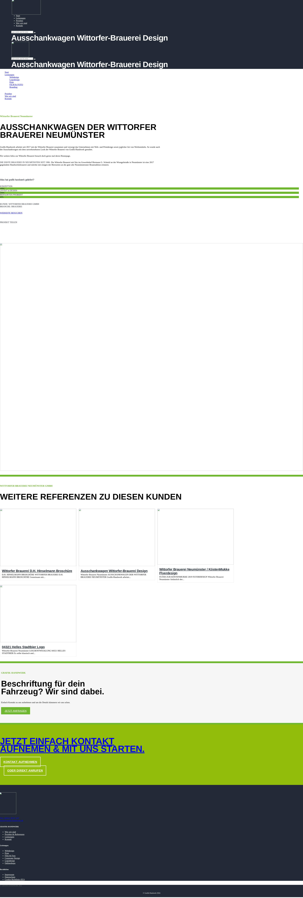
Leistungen (9, 837)
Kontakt (8, 839)
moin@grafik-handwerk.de (11, 820)
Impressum (9, 874)
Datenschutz (10, 877)
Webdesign (9, 851)
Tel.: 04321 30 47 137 (9, 818)
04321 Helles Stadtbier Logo (23, 647)
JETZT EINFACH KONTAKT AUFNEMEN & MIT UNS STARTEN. (72, 745)
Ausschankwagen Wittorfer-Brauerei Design (114, 571)
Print (7, 853)
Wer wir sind (10, 832)
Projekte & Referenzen (14, 834)
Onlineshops (10, 863)
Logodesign (10, 860)
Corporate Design (12, 858)
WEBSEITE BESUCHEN (11, 213)
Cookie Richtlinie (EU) (15, 879)
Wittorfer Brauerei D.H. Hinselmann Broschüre (37, 571)
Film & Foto (10, 855)
